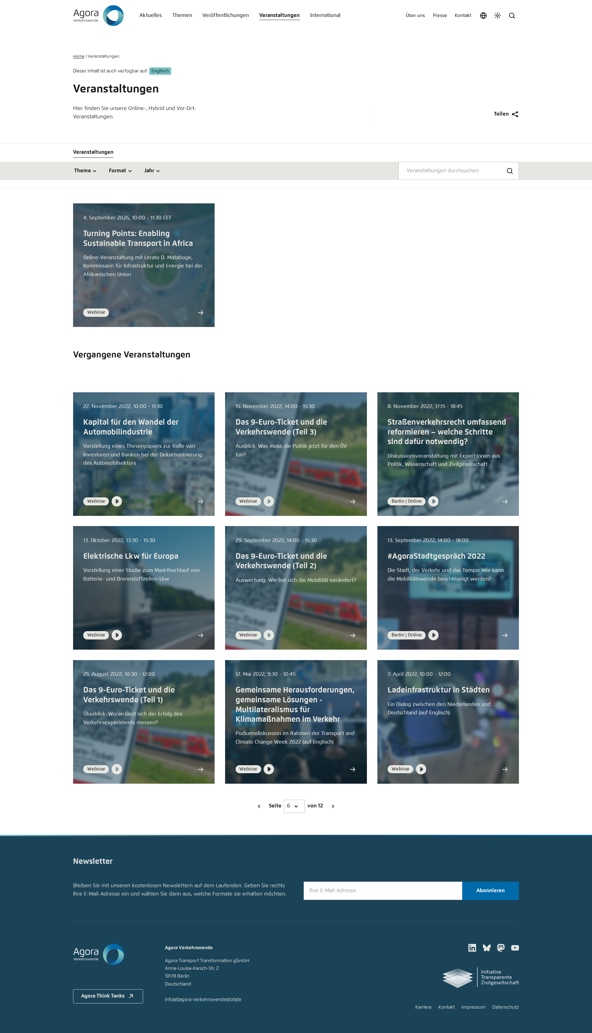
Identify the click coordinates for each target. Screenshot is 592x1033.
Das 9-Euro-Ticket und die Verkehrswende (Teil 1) (129, 695)
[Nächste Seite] (333, 806)
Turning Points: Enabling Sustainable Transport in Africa (138, 238)
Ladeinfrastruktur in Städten (439, 690)
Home (78, 57)
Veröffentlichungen (225, 15)
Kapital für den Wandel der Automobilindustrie (131, 427)
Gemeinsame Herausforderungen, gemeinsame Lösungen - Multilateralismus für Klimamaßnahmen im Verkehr (295, 704)
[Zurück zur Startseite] (98, 15)
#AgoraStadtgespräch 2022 (436, 556)
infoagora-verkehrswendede (203, 999)
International (325, 15)
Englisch (160, 71)
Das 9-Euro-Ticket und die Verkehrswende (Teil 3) (281, 427)
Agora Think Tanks (103, 996)
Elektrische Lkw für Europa (131, 556)
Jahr (149, 171)
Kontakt (463, 15)
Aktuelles (150, 15)
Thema (82, 171)
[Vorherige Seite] (259, 806)
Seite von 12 (296, 806)
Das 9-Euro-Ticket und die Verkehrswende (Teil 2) (281, 561)
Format (117, 171)
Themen (182, 15)
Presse (440, 15)
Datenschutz (505, 1007)
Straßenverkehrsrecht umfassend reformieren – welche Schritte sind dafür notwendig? (447, 432)
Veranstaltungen (279, 15)
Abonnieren (490, 890)
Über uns (415, 15)
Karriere (423, 1007)
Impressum (474, 1007)
